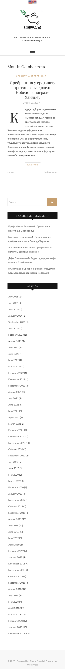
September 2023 (16, 322)
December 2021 (16, 379)
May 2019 (13, 538)
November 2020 (16, 442)
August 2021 (15, 392)
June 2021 (13, 404)
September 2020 (16, 455)
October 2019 (15, 506)
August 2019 (15, 519)
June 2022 (13, 353)
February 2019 (16, 550)
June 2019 (13, 531)
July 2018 (13, 595)
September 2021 (16, 385)
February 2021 (16, 430)
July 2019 (13, 525)
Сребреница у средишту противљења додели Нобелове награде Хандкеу (32, 90)
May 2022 (13, 360)
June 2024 (13, 309)
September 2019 (16, 512)
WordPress (32, 664)
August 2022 (15, 341)
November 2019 (16, 500)
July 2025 (13, 296)
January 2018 (15, 627)
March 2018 (14, 614)
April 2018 (14, 608)
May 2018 (13, 601)
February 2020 (16, 487)
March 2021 (14, 423)
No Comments (51, 172)
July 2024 (13, 302)
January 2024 (15, 315)
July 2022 (13, 347)
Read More (32, 165)
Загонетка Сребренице (31, 76)
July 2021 (13, 398)
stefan (11, 172)
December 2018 (16, 563)
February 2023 (16, 334)
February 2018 (16, 620)
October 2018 (15, 576)
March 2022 (14, 366)
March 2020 (14, 481)
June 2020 (13, 468)
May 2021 (13, 411)
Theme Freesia (37, 661)
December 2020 (16, 436)
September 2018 (16, 582)
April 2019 (14, 544)
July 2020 (13, 461)
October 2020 (15, 449)
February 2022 (16, 373)
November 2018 (16, 569)
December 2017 (16, 633)
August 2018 (15, 589)
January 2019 (15, 557)
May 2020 (13, 474)
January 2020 (15, 493)
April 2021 (14, 417)
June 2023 (13, 328)
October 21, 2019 (31, 102)
